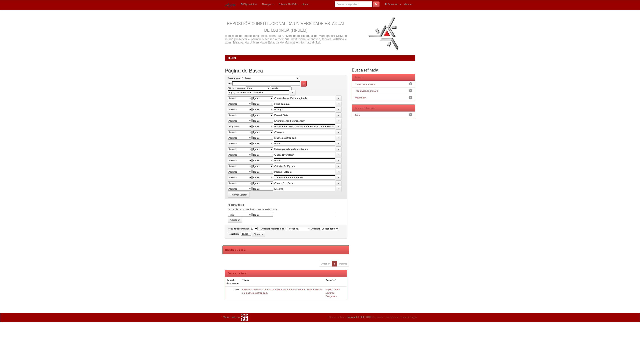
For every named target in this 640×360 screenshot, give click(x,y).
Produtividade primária (366, 91)
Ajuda (305, 4)
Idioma (407, 4)
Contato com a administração (401, 317)
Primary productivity (364, 84)
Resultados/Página (238, 228)
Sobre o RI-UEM (287, 4)
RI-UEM (232, 58)
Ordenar (315, 228)
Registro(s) (234, 233)
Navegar (267, 4)
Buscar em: (234, 78)
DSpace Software (337, 317)
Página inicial (250, 4)
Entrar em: (393, 4)
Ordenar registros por (273, 228)
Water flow (360, 97)
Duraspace (378, 317)
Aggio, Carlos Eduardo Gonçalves (333, 293)
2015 (357, 115)
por (230, 83)
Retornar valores (239, 194)
